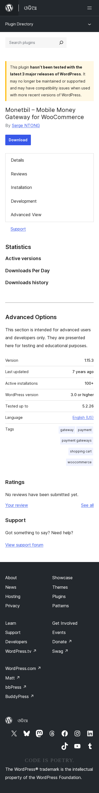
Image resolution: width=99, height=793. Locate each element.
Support (18, 229)
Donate (62, 641)
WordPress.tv (21, 651)
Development (24, 201)
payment (85, 430)
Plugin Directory (19, 24)
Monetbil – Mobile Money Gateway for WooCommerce (44, 113)
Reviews (19, 173)
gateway (67, 430)
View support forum (24, 544)
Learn (10, 623)
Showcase (62, 577)
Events (59, 632)
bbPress (16, 687)
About (11, 577)
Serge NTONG (26, 125)
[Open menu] (90, 8)
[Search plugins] (61, 42)
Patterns (60, 605)
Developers (16, 641)
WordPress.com (23, 668)
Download (18, 140)
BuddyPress (19, 696)
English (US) (83, 417)
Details (17, 160)
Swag (60, 651)
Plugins (59, 596)
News (10, 587)
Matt (12, 678)
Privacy (12, 605)
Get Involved (65, 623)
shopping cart (81, 451)
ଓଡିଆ (23, 720)
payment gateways (77, 440)
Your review (16, 505)
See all (87, 505)
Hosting (12, 596)
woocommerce (80, 462)
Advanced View (26, 214)
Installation (21, 187)
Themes (60, 587)
